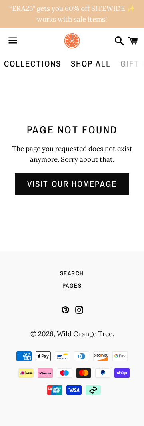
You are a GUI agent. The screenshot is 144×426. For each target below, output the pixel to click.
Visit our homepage (72, 184)
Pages (72, 285)
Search (72, 273)
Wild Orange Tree (84, 333)
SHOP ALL (91, 63)
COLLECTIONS (32, 63)
